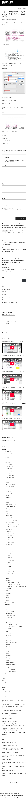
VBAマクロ (8, 613)
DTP (4, 150)
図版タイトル (11, 557)
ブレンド (8, 488)
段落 (7, 653)
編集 (3, 689)
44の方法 (8, 515)
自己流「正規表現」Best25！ (8, 314)
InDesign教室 (9, 517)
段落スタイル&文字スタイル (12, 590)
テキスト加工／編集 (9, 669)
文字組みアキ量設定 (12, 537)
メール (4, 191)
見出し (9, 573)
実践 (7, 576)
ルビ (9, 553)
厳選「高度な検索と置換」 (12, 642)
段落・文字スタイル (10, 504)
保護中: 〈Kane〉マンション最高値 (10, 752)
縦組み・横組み (9, 662)
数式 (7, 500)
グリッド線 (8, 619)
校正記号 (6, 691)
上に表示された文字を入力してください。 (11, 209)
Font (3, 678)
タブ (7, 482)
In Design (8, 150)
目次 (9, 564)
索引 (9, 569)
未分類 (3, 687)
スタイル (8, 622)
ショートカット (9, 529)
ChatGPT (7, 457)
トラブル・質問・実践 (9, 671)
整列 (7, 502)
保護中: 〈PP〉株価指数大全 (8, 770)
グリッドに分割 (9, 477)
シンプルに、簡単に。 (7, 716)
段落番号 (8, 655)
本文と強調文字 (19, 150)
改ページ (8, 646)
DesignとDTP (7, 2)
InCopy (6, 600)
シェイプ (8, 479)
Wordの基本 (4, 332)
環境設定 (8, 593)
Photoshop (7, 604)
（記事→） (23, 341)
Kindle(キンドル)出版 (9, 602)
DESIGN (4, 449)
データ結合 (8, 544)
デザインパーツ (13, 150)
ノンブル (10, 551)
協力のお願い (9, 640)
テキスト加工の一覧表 (7, 718)
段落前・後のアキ (10, 506)
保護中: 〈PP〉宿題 (6, 759)
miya (6, 682)
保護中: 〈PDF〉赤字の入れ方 (9, 742)
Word (6, 609)
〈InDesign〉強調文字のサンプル (9, 745)
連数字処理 (10, 542)
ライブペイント (9, 491)
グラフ (7, 473)
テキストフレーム (11, 526)
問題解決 (8, 495)
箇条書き (8, 508)
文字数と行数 (9, 651)
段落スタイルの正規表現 (13, 584)
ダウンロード (10, 440)
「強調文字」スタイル (12, 624)
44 (25, 8)
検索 (3, 277)
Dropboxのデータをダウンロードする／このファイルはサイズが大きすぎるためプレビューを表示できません (13, 706)
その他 (7, 531)
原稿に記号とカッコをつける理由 (9, 721)
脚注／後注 (10, 571)
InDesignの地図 (5, 323)
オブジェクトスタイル (12, 524)
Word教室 (8, 617)
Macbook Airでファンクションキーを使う (11, 710)
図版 (9, 555)
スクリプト (10, 533)
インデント (8, 468)
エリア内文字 (9, 471)
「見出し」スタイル (12, 628)
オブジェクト (9, 522)
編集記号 (8, 660)
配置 (7, 597)
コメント (4, 165)
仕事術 (6, 685)
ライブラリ (8, 493)
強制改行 (8, 497)
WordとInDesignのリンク (11, 520)
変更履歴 (8, 644)
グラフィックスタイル (11, 475)
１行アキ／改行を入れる (11, 611)
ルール (7, 635)
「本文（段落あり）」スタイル (14, 626)
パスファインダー (10, 484)
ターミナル (7, 667)
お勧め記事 (4, 696)
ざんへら (4, 680)
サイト (3, 198)
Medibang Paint (8, 451)
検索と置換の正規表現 (12, 582)
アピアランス (9, 466)
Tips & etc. (7, 606)
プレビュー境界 (9, 486)
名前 (3, 184)
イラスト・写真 (8, 453)
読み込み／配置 (11, 540)
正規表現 (8, 580)
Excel (6, 460)
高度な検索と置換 (10, 664)
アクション (8, 464)
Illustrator (7, 462)
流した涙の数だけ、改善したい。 (9, 713)
